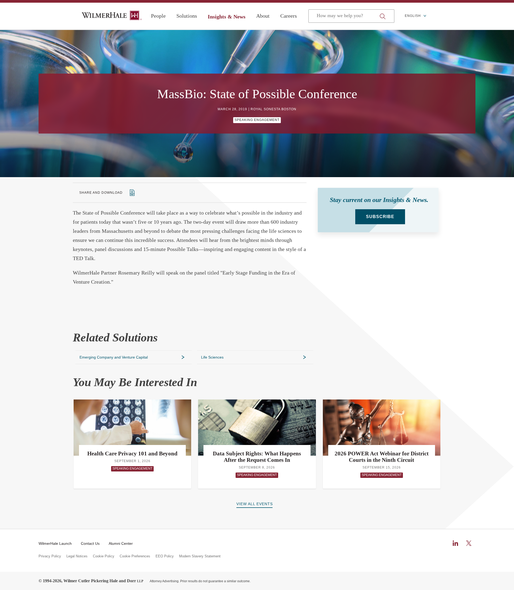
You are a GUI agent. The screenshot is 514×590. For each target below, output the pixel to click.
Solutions (186, 16)
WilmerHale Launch (55, 543)
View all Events (254, 504)
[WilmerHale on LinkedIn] (455, 543)
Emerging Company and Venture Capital (114, 357)
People (158, 16)
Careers (288, 16)
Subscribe (380, 216)
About (263, 16)
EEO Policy (165, 556)
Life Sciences (212, 357)
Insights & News (226, 17)
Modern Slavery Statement (200, 556)
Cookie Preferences (135, 556)
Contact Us (90, 543)
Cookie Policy (103, 556)
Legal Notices (77, 556)
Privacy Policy (50, 556)
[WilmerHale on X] (468, 543)
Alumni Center (121, 543)
